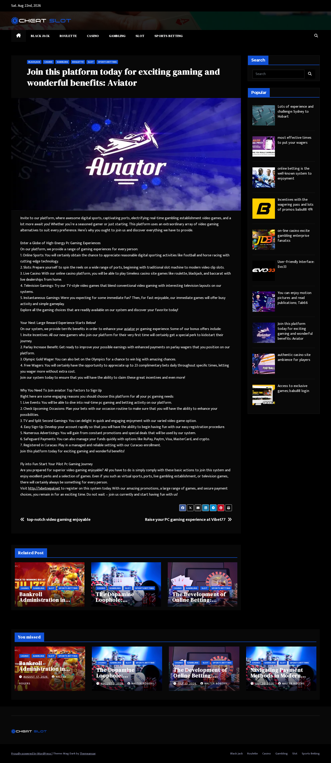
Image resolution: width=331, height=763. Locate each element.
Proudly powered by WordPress (31, 753)
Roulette (68, 36)
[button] (316, 36)
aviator (129, 329)
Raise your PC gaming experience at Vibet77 (185, 519)
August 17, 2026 (36, 676)
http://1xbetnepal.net (44, 488)
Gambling (117, 36)
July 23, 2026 (187, 683)
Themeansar (87, 753)
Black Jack (40, 36)
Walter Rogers (142, 683)
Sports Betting (168, 36)
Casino (93, 36)
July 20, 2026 (265, 683)
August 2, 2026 (112, 683)
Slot (140, 36)
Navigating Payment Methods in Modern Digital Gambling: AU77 (281, 675)
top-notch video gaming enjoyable (59, 519)
